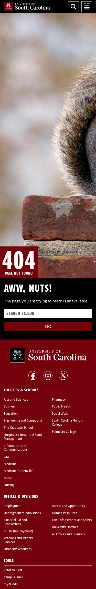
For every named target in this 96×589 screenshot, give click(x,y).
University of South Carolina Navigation (86, 6)
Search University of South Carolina (73, 6)
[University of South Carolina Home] (27, 6)
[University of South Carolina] (48, 355)
